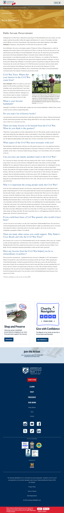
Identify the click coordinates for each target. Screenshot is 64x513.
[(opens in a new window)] (25, 424)
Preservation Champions (13, 7)
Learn (32, 387)
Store (34, 412)
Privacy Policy (32, 487)
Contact (32, 416)
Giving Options (32, 407)
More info (46, 508)
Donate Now (32, 380)
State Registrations (32, 496)
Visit (32, 392)
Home (10, 2)
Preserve (6, 7)
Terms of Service (32, 491)
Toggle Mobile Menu (57, 2)
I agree (39, 508)
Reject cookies (42, 511)
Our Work (32, 403)
